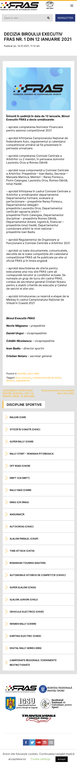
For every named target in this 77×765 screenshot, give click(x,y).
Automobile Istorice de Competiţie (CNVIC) (38, 575)
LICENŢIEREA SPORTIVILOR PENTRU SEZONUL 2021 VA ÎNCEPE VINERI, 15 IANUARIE (18, 393)
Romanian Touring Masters (28, 562)
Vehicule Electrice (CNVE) (27, 611)
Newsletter (65, 17)
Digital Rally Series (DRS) (26, 648)
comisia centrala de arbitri (47, 377)
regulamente (23, 380)
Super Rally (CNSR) (21, 441)
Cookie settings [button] (40, 759)
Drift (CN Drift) (20, 477)
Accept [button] (62, 759)
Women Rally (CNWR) (23, 623)
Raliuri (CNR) (18, 417)
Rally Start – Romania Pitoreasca (32, 453)
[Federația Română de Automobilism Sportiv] (19, 6)
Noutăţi (22, 373)
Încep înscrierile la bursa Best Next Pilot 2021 (58, 392)
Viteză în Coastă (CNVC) (25, 429)
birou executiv (23, 377)
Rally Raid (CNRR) (20, 490)
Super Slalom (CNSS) (23, 587)
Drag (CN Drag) (19, 502)
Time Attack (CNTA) (22, 550)
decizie (10, 380)
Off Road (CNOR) (20, 465)
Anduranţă (17, 514)
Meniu (71, 5)
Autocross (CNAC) (22, 526)
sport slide (33, 373)
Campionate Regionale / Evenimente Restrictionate (33, 662)
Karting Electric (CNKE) (25, 635)
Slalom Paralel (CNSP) (24, 538)
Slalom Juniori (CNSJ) (24, 599)
